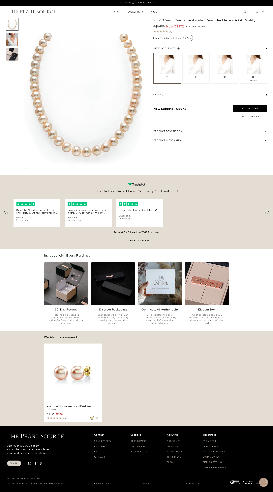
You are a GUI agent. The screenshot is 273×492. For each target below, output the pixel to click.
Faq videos (209, 441)
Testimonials (175, 451)
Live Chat (99, 446)
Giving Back (174, 446)
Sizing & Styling (212, 462)
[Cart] (263, 12)
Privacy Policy (103, 483)
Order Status (138, 441)
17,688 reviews (150, 232)
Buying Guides (211, 457)
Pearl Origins (211, 446)
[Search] (245, 12)
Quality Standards (214, 451)
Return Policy (139, 451)
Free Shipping (139, 446)
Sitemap (147, 483)
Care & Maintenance (215, 467)
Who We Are (173, 441)
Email (97, 451)
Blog (170, 462)
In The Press (174, 457)
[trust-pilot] (248, 483)
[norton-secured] (235, 482)
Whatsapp (100, 457)
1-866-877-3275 (102, 441)
